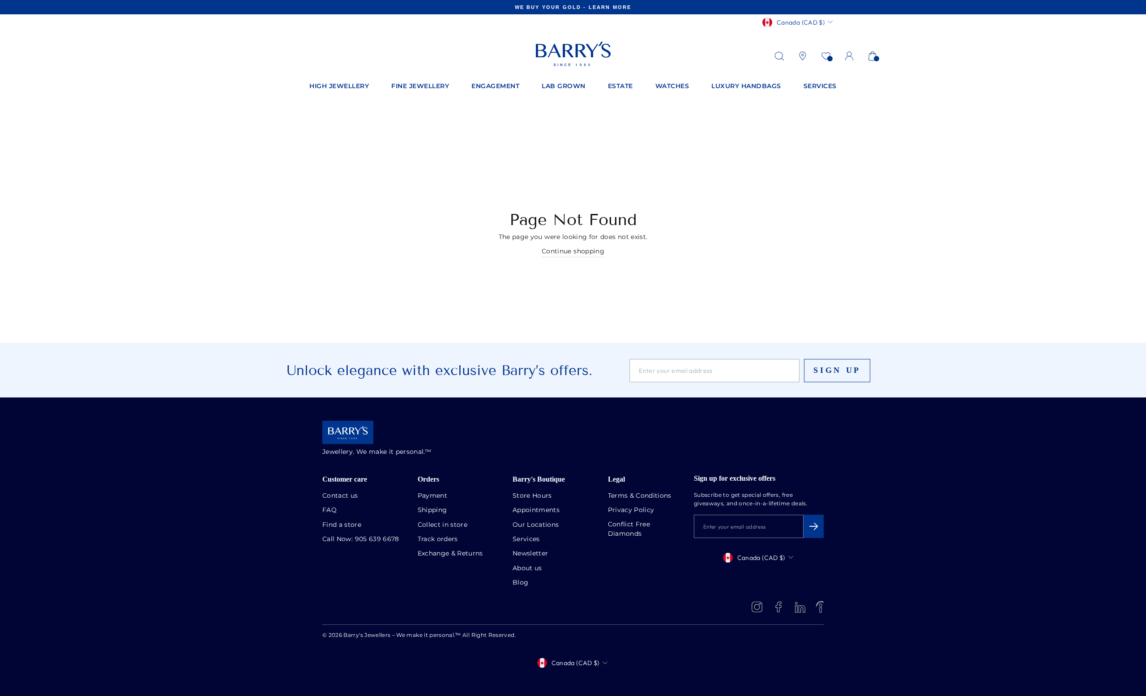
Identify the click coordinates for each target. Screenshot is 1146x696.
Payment (432, 495)
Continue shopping (573, 251)
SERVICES (820, 86)
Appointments (536, 510)
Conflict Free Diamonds (629, 529)
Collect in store (443, 525)
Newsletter (530, 553)
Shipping (432, 510)
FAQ (329, 510)
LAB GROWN (564, 86)
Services (526, 539)
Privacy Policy (631, 510)
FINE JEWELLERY (420, 86)
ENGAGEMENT (495, 86)
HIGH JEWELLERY (339, 86)
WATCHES (672, 86)
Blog (520, 582)
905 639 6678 (377, 539)
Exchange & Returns (450, 553)
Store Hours (532, 495)
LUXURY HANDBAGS (746, 86)
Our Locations (536, 525)
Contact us (340, 495)
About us (527, 568)
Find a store (341, 525)
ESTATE (620, 86)
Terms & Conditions (639, 495)
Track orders (438, 539)
